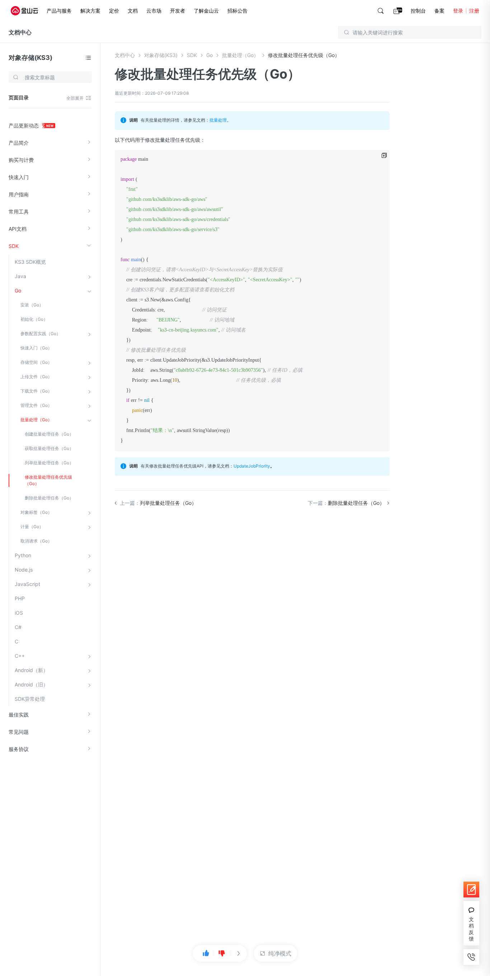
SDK (14, 246)
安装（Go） (31, 305)
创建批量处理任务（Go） (49, 434)
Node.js (24, 570)
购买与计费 (21, 160)
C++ (20, 656)
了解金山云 (206, 11)
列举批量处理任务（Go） (49, 462)
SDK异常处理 (30, 699)
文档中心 (20, 32)
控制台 (418, 11)
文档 (133, 11)
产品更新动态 (24, 125)
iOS (19, 613)
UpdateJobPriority (252, 466)
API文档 (18, 229)
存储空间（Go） (36, 362)
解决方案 (90, 11)
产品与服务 (59, 11)
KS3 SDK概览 (30, 262)
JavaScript (27, 584)
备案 (439, 11)
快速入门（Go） (36, 348)
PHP (20, 598)
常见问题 (19, 732)
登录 (458, 11)
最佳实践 (19, 715)
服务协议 (19, 749)
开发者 (177, 11)
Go (18, 290)
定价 (114, 11)
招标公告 (237, 11)
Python (23, 555)
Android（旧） (31, 684)
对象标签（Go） (36, 512)
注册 (474, 11)
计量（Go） (31, 526)
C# (18, 627)
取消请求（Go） (36, 541)
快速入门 (19, 177)
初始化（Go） (34, 319)
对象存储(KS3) (30, 57)
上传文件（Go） (36, 376)
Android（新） (31, 670)
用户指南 (19, 194)
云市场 (153, 11)
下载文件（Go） (36, 391)
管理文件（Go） (36, 405)
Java (20, 276)
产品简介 (19, 143)
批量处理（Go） (36, 419)
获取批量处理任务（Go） (49, 448)
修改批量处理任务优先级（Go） (48, 480)
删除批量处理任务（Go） (49, 498)
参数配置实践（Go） (40, 333)
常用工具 (19, 211)
